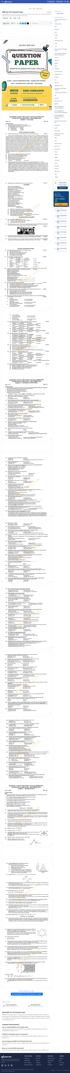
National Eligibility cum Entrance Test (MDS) (59, 107)
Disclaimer (53, 1070)
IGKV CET (57, 82)
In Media (61, 1064)
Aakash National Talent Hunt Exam (61, 20)
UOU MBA (57, 165)
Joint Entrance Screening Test (61, 92)
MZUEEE (56, 103)
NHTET (56, 128)
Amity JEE (57, 29)
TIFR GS (56, 154)
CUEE (56, 46)
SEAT (56, 140)
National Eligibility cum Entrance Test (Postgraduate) (61, 111)
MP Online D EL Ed (58, 101)
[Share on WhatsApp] (20, 23)
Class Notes (26, 1058)
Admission (38, 1062)
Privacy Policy (66, 1070)
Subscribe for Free (62, 187)
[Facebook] (2, 1065)
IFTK (56, 80)
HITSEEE (56, 77)
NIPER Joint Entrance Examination (59, 134)
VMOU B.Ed (57, 171)
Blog (60, 1060)
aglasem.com (8, 1)
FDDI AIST (57, 60)
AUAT (56, 32)
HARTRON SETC (58, 74)
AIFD (56, 26)
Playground (38, 1064)
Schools (37, 1060)
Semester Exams (58, 143)
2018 (11, 18)
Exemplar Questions (28, 1064)
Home (30, 8)
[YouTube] (11, 1065)
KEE (55, 95)
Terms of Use (59, 1070)
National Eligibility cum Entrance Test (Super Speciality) (59, 117)
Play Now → (61, 204)
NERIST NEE (57, 125)
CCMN (56, 35)
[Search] (65, 2)
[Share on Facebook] (25, 23)
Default (15, 18)
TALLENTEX (57, 149)
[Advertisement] (27, 32)
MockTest (38, 1058)
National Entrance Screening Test (61, 121)
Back (49, 12)
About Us (61, 1058)
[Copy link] (30, 23)
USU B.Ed (57, 168)
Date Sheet (50, 1064)
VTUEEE (56, 177)
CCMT (56, 37)
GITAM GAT (57, 68)
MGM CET (57, 98)
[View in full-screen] (50, 23)
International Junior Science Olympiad (60, 89)
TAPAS (56, 152)
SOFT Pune (57, 146)
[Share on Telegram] (23, 23)
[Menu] (2, 1)
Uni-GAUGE (57, 160)
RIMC (34, 8)
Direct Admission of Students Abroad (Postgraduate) (61, 54)
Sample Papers (51, 1060)
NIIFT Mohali (57, 130)
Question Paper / (39, 8)
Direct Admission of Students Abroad (61, 50)
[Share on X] (28, 23)
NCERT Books (27, 1060)
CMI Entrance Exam (59, 40)
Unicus (56, 163)
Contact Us (61, 1062)
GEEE (56, 66)
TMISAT (56, 157)
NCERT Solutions (27, 1062)
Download (7, 23)
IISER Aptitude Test (59, 85)
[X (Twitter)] (8, 1065)
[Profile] (68, 2)
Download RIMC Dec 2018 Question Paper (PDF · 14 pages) (27, 994)
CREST (56, 43)
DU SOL (56, 57)
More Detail (25, 15)
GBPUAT (56, 63)
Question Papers (51, 1058)
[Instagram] (5, 1065)
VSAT (56, 174)
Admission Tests (58, 23)
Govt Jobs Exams (58, 71)
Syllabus (49, 1062)
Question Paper (5, 18)
